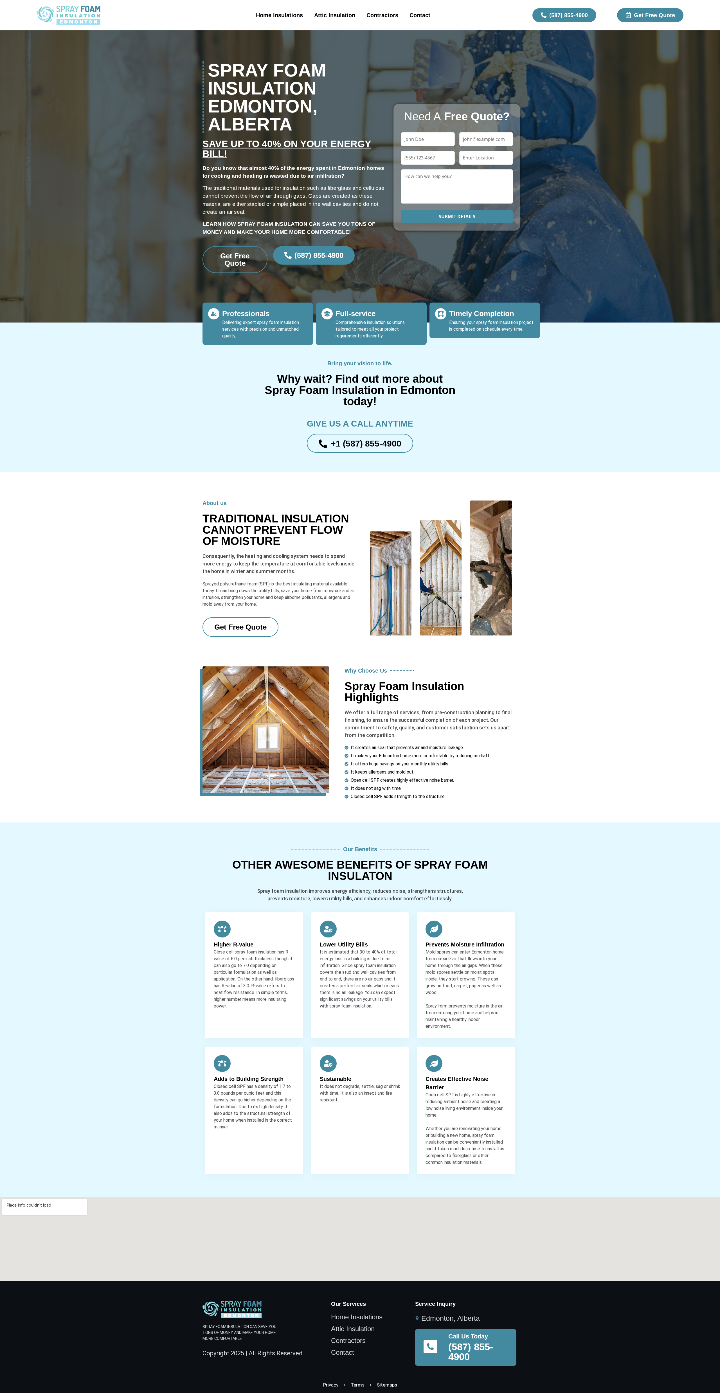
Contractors (382, 15)
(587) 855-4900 (470, 1351)
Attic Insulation (334, 15)
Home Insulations (279, 15)
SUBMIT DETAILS (457, 216)
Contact (420, 15)
